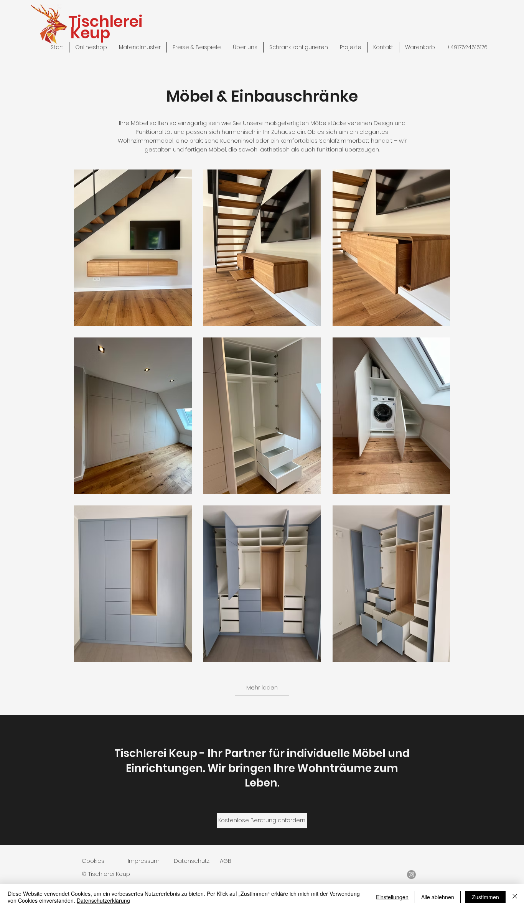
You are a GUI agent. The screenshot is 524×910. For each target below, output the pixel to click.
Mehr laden (262, 687)
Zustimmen (485, 897)
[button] (420, 47)
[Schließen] (514, 897)
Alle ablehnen (437, 897)
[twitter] (411, 874)
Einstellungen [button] (392, 897)
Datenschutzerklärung (103, 900)
